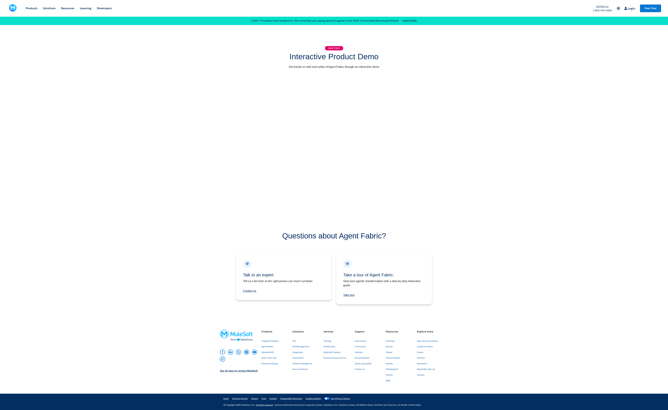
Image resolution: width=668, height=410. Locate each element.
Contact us (249, 290)
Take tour (349, 295)
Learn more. (410, 20)
